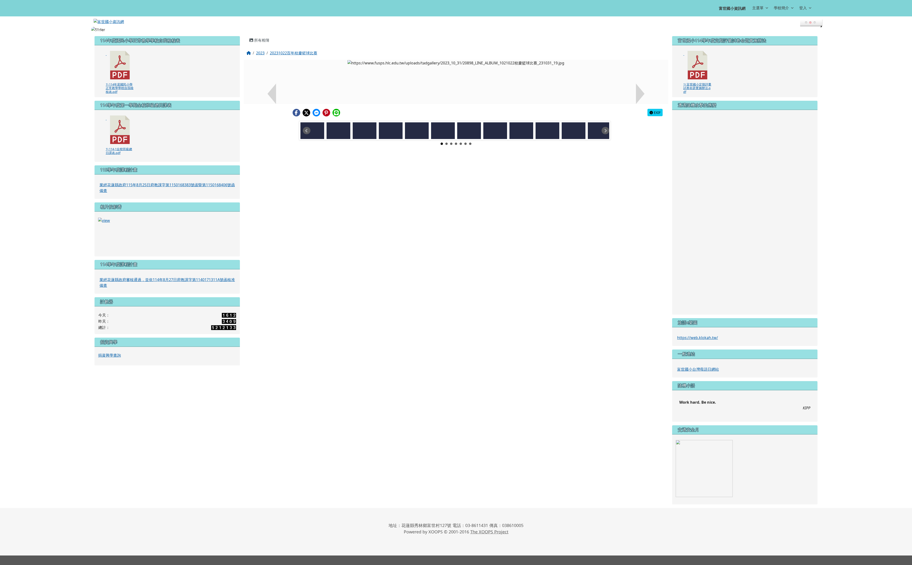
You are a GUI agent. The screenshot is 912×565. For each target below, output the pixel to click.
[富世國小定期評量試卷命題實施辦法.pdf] (697, 65)
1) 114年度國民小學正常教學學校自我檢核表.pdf (119, 88)
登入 (803, 7)
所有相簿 (261, 40)
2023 (260, 53)
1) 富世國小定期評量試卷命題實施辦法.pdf (697, 88)
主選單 (758, 7)
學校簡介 (781, 7)
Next (605, 130)
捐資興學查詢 (109, 355)
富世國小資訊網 (732, 8)
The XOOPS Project (489, 532)
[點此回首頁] (456, 30)
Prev (306, 130)
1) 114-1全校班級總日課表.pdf (119, 151)
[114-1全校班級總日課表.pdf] (120, 129)
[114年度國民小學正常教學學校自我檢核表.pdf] (120, 65)
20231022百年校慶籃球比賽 (293, 53)
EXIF (656, 112)
